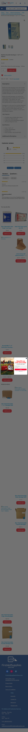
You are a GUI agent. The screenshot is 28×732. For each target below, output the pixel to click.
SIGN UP (21, 369)
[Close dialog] (26, 358)
